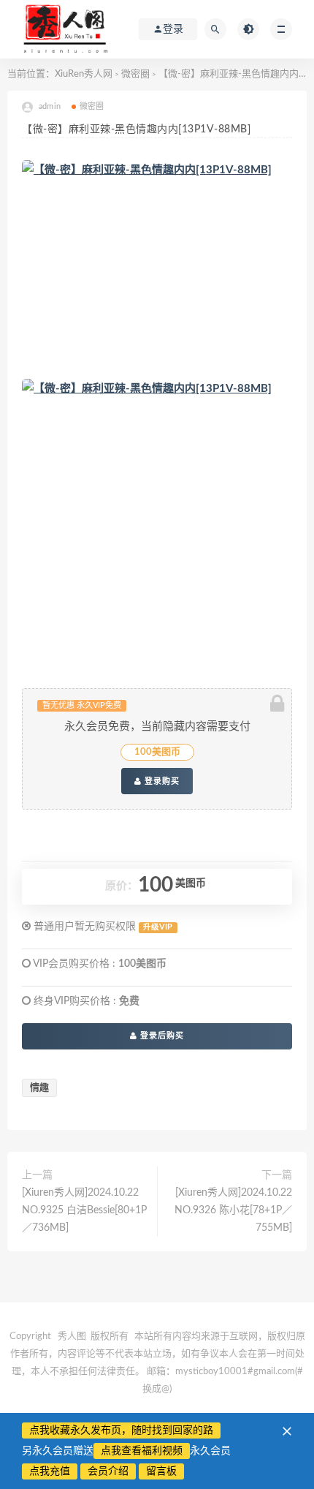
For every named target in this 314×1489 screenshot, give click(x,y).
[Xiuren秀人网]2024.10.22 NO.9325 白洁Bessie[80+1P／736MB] (84, 1210)
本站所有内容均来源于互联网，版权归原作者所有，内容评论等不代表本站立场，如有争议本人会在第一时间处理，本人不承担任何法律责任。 (157, 1354)
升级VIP (157, 927)
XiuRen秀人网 (83, 74)
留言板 (161, 1471)
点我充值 (49, 1471)
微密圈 (135, 74)
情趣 (39, 1088)
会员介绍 (108, 1471)
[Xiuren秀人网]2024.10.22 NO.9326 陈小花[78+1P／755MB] (233, 1210)
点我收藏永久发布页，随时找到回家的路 (121, 1430)
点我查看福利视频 (142, 1451)
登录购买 (161, 781)
